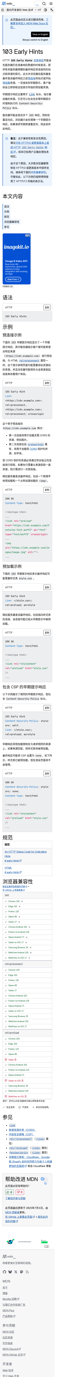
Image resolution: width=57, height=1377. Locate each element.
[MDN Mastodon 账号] (21, 1272)
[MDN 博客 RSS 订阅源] (27, 1272)
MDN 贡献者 (12, 1212)
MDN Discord (10, 1349)
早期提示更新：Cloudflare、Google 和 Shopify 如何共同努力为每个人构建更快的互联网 (30, 1162)
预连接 (31, 78)
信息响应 (39, 60)
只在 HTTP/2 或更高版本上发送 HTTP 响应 (29, 147)
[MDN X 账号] (16, 1272)
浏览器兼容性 (38, 172)
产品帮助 (8, 1316)
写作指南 (8, 1343)
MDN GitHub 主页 (13, 1354)
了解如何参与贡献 (15, 1198)
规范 (6, 216)
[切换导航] (51, 3)
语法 (6, 206)
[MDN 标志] (9, 1257)
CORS (33, 448)
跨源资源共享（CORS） (22, 1129)
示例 (6, 211)
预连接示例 (12, 335)
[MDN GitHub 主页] (4, 1272)
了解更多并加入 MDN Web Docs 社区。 (29, 23)
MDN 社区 (8, 1331)
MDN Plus (8, 1310)
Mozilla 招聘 (10, 1299)
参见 (6, 226)
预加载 (6, 82)
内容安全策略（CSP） (21, 1134)
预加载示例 (12, 566)
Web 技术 (8, 1370)
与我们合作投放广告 (14, 1304)
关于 (5, 1287)
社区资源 (8, 1337)
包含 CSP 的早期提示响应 (24, 687)
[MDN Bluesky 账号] (10, 1272)
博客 (5, 1293)
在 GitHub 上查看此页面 (18, 1216)
